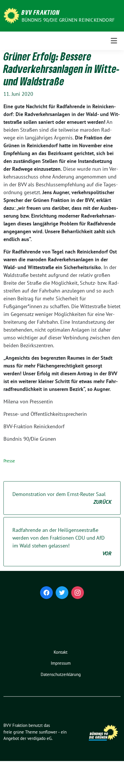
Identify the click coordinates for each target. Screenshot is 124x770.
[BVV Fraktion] (11, 15)
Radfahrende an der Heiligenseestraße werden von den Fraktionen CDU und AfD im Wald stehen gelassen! (62, 542)
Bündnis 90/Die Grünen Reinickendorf (68, 20)
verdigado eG (39, 738)
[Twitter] (62, 592)
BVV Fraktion (41, 12)
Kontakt (60, 652)
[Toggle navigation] (114, 40)
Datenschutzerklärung (61, 674)
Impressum (61, 663)
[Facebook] (46, 592)
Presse (9, 461)
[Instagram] (77, 592)
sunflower (48, 732)
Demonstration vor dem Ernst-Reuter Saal (62, 498)
